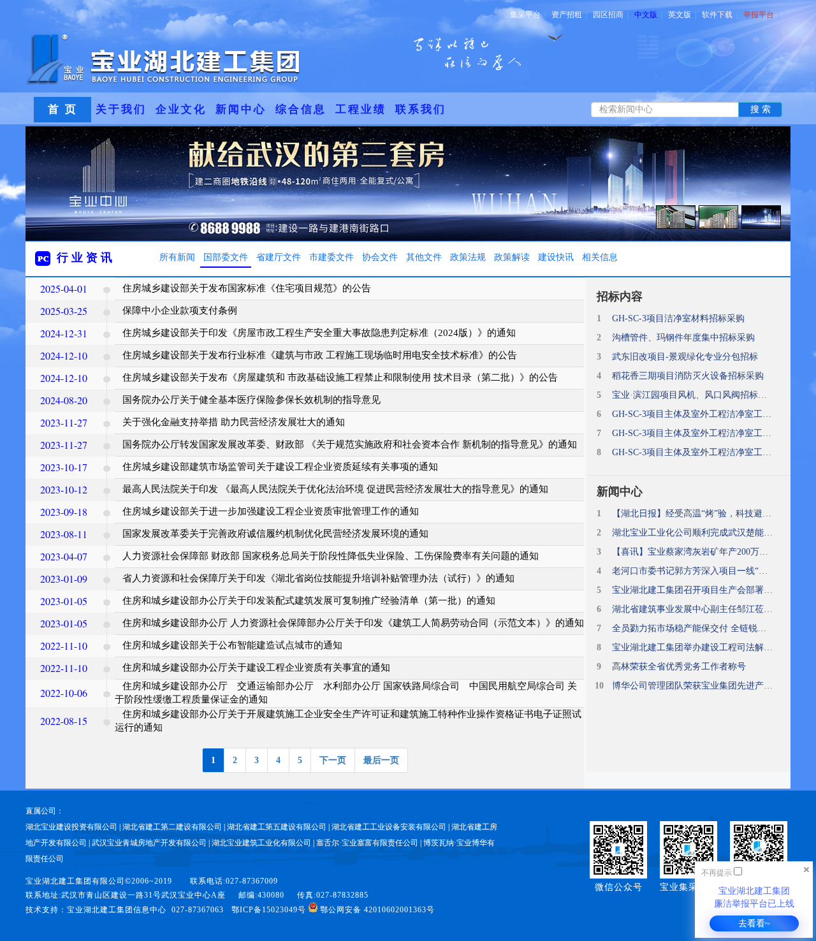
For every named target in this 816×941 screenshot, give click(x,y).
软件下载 (720, 14)
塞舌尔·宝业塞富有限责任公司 (367, 842)
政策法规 (468, 257)
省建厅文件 (278, 257)
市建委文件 (331, 257)
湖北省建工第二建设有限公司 (172, 826)
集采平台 (528, 14)
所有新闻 (177, 257)
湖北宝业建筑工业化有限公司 (261, 842)
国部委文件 (225, 257)
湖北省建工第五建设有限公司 (276, 826)
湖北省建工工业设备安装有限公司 (389, 826)
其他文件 (424, 257)
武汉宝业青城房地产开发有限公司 (149, 842)
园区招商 (611, 14)
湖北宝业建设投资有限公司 (71, 826)
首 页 (63, 109)
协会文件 (380, 257)
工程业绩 (360, 109)
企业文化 (181, 109)
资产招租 (569, 14)
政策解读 (512, 257)
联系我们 (420, 109)
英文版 (682, 14)
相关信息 (600, 257)
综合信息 (300, 109)
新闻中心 (240, 109)
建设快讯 (556, 257)
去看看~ (754, 923)
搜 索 (760, 109)
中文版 (648, 14)
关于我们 (121, 109)
